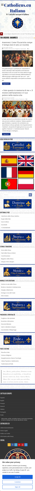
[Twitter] (15, 444)
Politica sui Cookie (5, 433)
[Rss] (9, 444)
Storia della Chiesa (6, 250)
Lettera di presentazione (6, 427)
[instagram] (25, 444)
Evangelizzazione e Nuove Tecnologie (11, 358)
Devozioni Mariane (6, 324)
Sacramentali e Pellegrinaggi (8, 330)
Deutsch (2, 406)
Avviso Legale (4, 430)
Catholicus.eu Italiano (17, 7)
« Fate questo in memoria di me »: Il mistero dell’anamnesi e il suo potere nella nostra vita (17, 92)
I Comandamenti (5, 227)
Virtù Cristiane (4, 295)
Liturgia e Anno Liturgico (9, 99)
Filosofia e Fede (5, 352)
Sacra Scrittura (5, 222)
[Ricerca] (30, 194)
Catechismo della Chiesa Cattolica (10, 216)
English (2, 400)
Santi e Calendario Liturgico (8, 327)
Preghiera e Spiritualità (20, 48)
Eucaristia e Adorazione (9, 48)
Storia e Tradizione (19, 99)
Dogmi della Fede (6, 219)
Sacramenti (4, 224)
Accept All (17, 477)
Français (2, 403)
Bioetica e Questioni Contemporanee (11, 287)
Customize (18, 482)
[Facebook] (12, 444)
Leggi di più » (6, 83)
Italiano (2, 409)
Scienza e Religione (6, 355)
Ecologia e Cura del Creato (8, 293)
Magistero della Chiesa (7, 259)
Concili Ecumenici (5, 256)
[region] (17, 475)
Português (3, 412)
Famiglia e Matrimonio (7, 290)
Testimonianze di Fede (7, 364)
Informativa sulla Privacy (6, 436)
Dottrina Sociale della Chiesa (8, 284)
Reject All (17, 487)
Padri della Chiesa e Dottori (8, 253)
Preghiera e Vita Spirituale (8, 318)
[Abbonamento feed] (34, 38)
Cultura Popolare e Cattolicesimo (10, 361)
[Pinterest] (19, 444)
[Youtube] (22, 444)
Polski (1, 415)
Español (2, 397)
